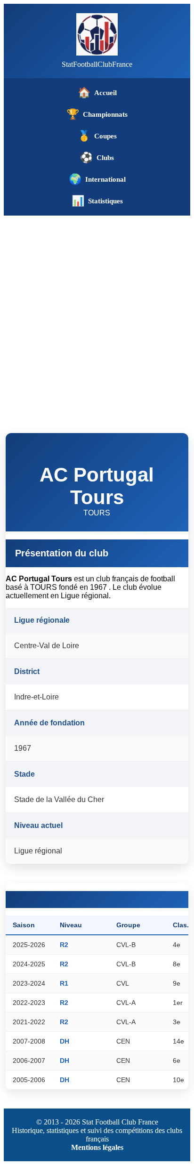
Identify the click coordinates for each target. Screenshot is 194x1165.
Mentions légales (97, 1147)
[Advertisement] (97, 317)
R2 (64, 944)
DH (64, 1041)
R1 (64, 983)
